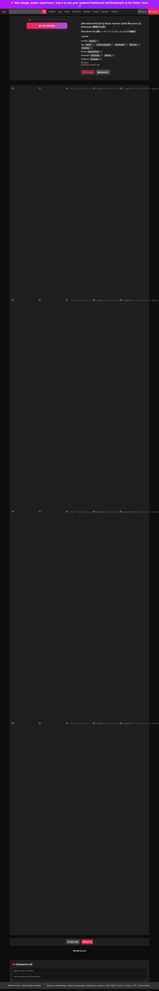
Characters (76, 11)
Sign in (143, 11)
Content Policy (143, 985)
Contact (120, 985)
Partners (100, 985)
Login (16, 971)
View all (88, 942)
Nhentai (11, 985)
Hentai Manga (60, 985)
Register (154, 11)
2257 (134, 985)
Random (52, 11)
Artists (66, 11)
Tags (60, 11)
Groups (96, 11)
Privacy (128, 985)
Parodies (87, 11)
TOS (107, 985)
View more (73, 942)
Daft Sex (114, 11)
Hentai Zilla (91, 985)
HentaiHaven (80, 985)
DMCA (113, 985)
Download (103, 72)
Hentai (70, 985)
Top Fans (105, 11)
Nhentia (50, 985)
